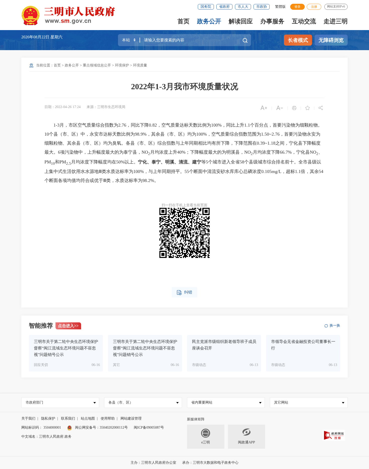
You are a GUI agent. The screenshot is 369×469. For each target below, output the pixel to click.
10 (53, 163)
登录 (297, 7)
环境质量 (140, 65)
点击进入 (68, 326)
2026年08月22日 (35, 37)
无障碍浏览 (331, 40)
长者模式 (298, 40)
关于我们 (28, 418)
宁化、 (145, 161)
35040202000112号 (114, 427)
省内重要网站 (201, 402)
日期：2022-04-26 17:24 (62, 107)
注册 (314, 7)
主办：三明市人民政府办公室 (153, 462)
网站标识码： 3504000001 (41, 427)
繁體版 (280, 7)
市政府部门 (34, 402)
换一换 (335, 325)
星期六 (56, 37)
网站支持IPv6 (336, 6)
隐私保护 (48, 418)
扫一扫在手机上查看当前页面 (184, 205)
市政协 (261, 7)
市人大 (243, 7)
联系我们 (68, 418)
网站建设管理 (131, 418)
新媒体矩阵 (196, 419)
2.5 (68, 163)
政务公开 (209, 21)
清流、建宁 (190, 161)
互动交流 (304, 21)
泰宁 (156, 161)
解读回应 (241, 21)
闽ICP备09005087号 (149, 427)
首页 (183, 21)
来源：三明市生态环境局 (106, 107)
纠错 (184, 292)
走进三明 (336, 21)
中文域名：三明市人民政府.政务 (46, 436)
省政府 (224, 7)
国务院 (206, 7)
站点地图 (88, 418)
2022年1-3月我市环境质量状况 (184, 86)
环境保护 (122, 65)
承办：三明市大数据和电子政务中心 (210, 462)
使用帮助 (108, 418)
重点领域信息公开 (97, 65)
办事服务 (272, 21)
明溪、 (172, 161)
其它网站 (281, 402)
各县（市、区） (120, 402)
